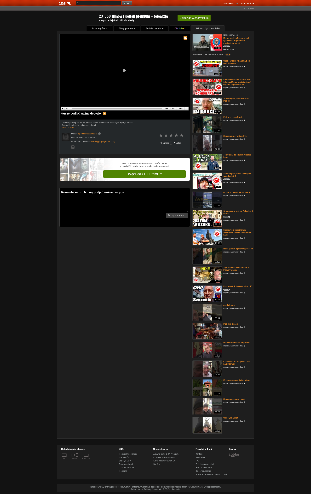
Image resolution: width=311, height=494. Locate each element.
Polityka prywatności (205, 464)
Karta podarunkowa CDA (164, 461)
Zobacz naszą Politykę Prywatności (146, 489)
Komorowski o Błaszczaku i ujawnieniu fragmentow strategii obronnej (236, 40)
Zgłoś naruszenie (203, 471)
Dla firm (156, 464)
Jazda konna (229, 305)
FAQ (197, 461)
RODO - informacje (204, 467)
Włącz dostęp (68, 127)
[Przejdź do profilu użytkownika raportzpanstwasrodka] (65, 137)
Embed (165, 143)
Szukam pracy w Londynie (235, 136)
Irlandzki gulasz (230, 324)
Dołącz (194, 18)
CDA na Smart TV (126, 467)
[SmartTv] (77, 460)
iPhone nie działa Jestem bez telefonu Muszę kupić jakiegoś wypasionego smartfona (237, 82)
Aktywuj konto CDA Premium (166, 454)
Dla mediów (124, 457)
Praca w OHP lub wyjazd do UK (237, 286)
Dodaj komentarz (177, 215)
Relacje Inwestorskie (128, 454)
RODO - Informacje (171, 489)
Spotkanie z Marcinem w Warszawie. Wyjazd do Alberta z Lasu (238, 232)
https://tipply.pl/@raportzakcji (103, 141)
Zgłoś (178, 143)
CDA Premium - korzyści (164, 457)
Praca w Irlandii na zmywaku (236, 343)
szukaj (127, 3)
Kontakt (199, 454)
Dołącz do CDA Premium (144, 174)
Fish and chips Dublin (233, 117)
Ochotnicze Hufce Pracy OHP (236, 192)
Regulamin (200, 457)
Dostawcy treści (126, 464)
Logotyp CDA (125, 461)
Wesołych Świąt (230, 418)
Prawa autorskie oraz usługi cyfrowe (211, 474)
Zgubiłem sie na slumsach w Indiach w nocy (236, 268)
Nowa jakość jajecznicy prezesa (238, 249)
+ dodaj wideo (249, 8)
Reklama (123, 471)
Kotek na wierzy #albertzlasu (236, 380)
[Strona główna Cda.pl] (65, 3)
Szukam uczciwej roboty (234, 399)
